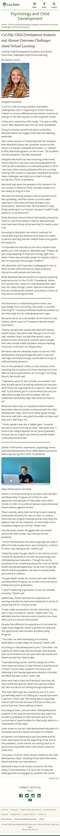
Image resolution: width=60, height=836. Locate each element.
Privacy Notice (6, 819)
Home (3, 24)
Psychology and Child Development (30, 16)
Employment (15, 814)
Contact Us (42, 814)
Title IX (41, 819)
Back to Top (54, 778)
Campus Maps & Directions (30, 809)
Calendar (4, 814)
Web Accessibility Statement (25, 819)
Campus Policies (28, 814)
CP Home (4, 809)
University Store (50, 809)
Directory (14, 809)
